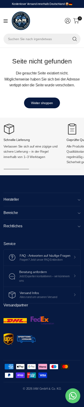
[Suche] (74, 39)
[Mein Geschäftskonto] (67, 21)
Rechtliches (13, 226)
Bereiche (11, 213)
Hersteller (11, 199)
